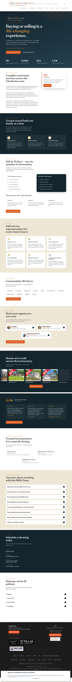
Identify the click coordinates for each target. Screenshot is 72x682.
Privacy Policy (21, 655)
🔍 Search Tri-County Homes (13, 52)
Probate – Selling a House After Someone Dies (50, 655)
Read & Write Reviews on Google (14, 422)
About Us (35, 3)
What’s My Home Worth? (36, 386)
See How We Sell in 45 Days (13, 211)
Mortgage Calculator (64, 8)
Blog (39, 655)
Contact (46, 8)
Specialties (40, 3)
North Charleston (51, 290)
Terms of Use (28, 655)
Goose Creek (18, 290)
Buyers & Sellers (40, 8)
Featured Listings (23, 8)
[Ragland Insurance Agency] (16, 649)
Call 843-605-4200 (14, 632)
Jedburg (34, 294)
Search (30, 3)
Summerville (9, 290)
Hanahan (36, 290)
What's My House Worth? (28, 52)
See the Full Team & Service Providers (15, 341)
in (17, 635)
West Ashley (61, 290)
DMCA (34, 655)
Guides (57, 8)
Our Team (52, 8)
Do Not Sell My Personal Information (24, 676)
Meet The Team (47, 3)
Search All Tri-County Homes (13, 298)
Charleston (19, 294)
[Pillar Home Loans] (27, 642)
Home (26, 3)
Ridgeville (27, 294)
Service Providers (55, 3)
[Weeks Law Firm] (13, 642)
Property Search (32, 8)
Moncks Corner (27, 290)
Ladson (42, 290)
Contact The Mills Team (55, 634)
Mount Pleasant (10, 294)
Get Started (47, 85)
